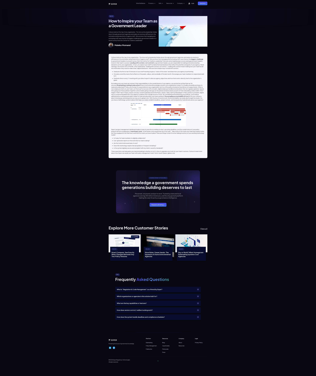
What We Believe (140, 3)
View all (203, 229)
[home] (113, 3)
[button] (152, 3)
